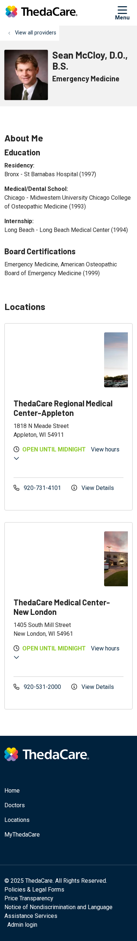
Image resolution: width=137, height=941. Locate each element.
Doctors (14, 805)
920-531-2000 (42, 686)
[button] (124, 13)
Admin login (22, 924)
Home (12, 790)
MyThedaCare (22, 834)
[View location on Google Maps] (56, 359)
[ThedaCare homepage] (59, 12)
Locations (17, 819)
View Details (97, 487)
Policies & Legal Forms (34, 889)
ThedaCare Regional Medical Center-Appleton (63, 407)
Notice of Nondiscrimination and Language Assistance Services (58, 911)
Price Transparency (28, 898)
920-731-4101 (42, 487)
